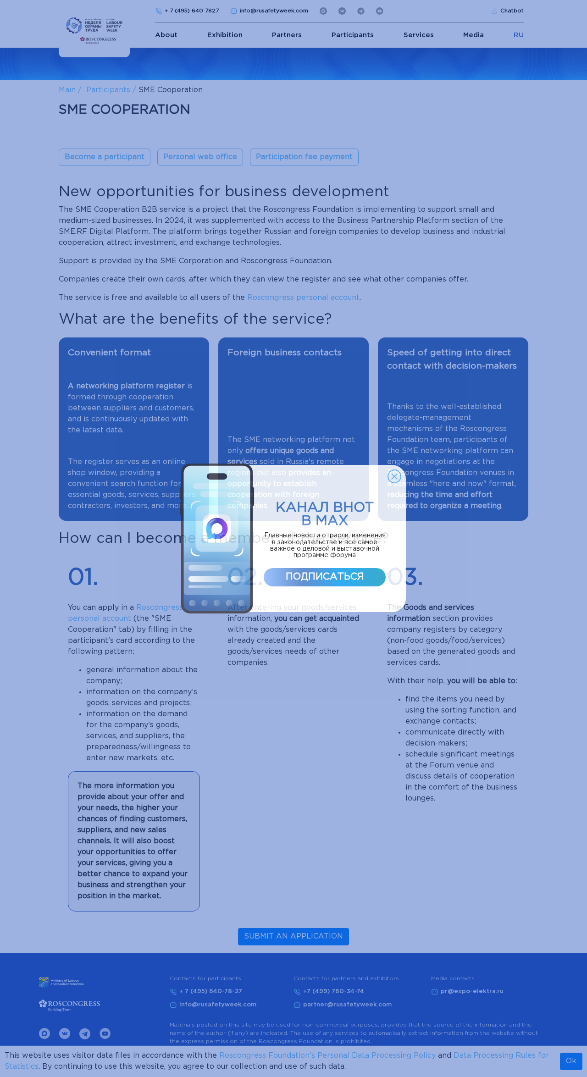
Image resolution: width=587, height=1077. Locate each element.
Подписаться (325, 577)
